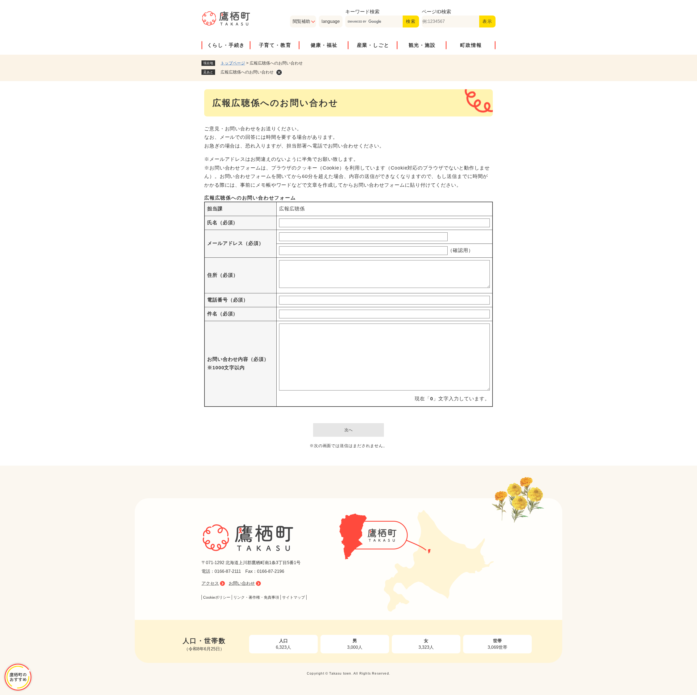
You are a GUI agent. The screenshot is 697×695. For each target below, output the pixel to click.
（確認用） (460, 250)
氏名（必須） (222, 222)
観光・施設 (422, 45)
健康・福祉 (324, 45)
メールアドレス (235, 243)
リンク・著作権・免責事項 (256, 597)
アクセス (210, 583)
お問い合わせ (242, 583)
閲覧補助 (301, 21)
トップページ (233, 63)
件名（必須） (222, 313)
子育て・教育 (275, 45)
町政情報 (471, 45)
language (331, 21)
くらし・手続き (226, 45)
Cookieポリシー (216, 597)
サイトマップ (293, 597)
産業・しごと (373, 45)
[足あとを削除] (279, 72)
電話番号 (227, 300)
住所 (222, 275)
